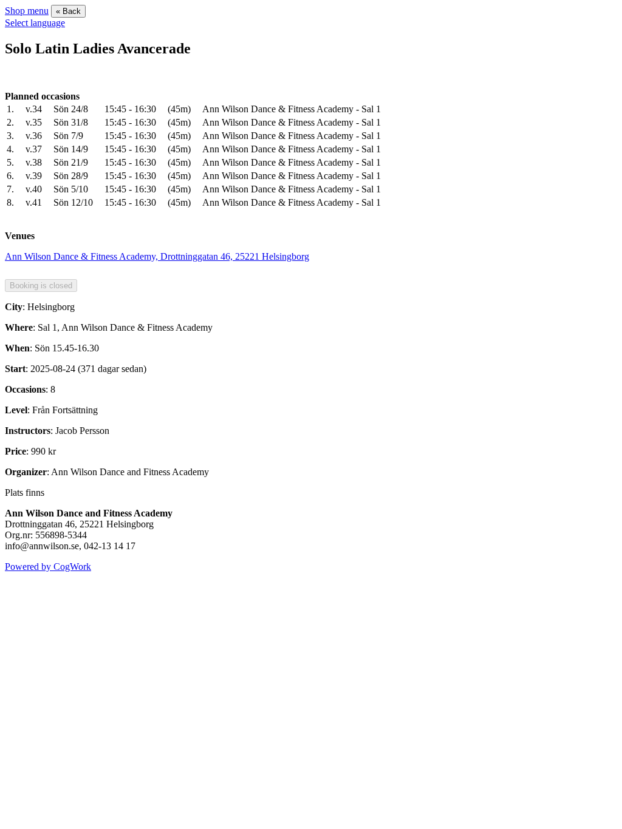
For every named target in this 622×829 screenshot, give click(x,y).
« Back (68, 11)
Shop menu (27, 10)
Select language (35, 23)
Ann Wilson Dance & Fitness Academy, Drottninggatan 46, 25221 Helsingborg (157, 256)
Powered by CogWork (48, 566)
